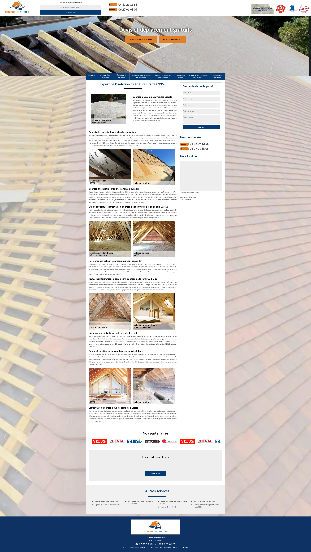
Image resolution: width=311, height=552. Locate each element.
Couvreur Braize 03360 (168, 507)
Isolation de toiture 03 (217, 76)
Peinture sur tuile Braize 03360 (204, 501)
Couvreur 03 (91, 76)
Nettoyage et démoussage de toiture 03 (141, 76)
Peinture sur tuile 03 (180, 76)
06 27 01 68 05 (127, 9)
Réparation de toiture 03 (121, 76)
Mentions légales (163, 548)
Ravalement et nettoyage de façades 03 (198, 76)
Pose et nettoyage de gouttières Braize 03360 (173, 503)
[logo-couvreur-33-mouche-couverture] (17, 7)
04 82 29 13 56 (127, 5)
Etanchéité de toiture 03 (105, 76)
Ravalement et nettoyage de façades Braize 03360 (206, 506)
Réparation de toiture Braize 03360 (107, 505)
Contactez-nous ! (172, 40)
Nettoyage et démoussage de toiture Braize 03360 (140, 503)
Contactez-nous (180, 548)
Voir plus (155, 474)
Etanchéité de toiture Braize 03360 (106, 501)
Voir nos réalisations (141, 40)
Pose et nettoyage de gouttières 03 (163, 76)
